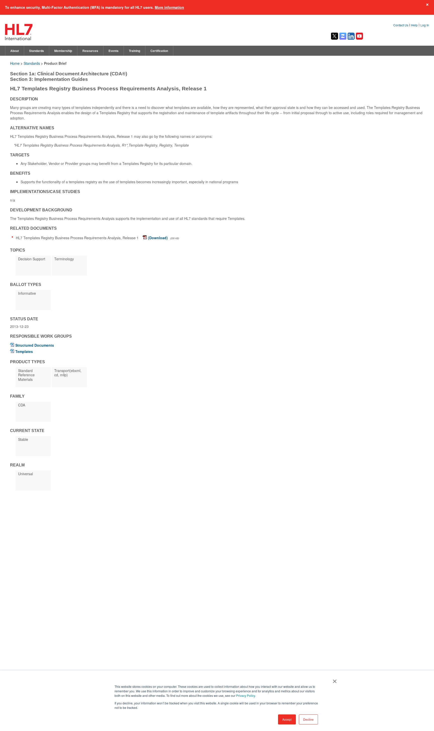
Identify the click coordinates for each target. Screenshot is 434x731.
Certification (159, 50)
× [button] (334, 679)
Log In (424, 25)
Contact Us (400, 25)
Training (134, 50)
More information (169, 7)
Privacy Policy (245, 695)
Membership (63, 50)
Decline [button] (308, 719)
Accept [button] (287, 719)
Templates (24, 351)
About (14, 50)
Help (414, 25)
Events (113, 50)
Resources (90, 50)
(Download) (158, 237)
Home (15, 63)
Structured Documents (34, 345)
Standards (36, 50)
